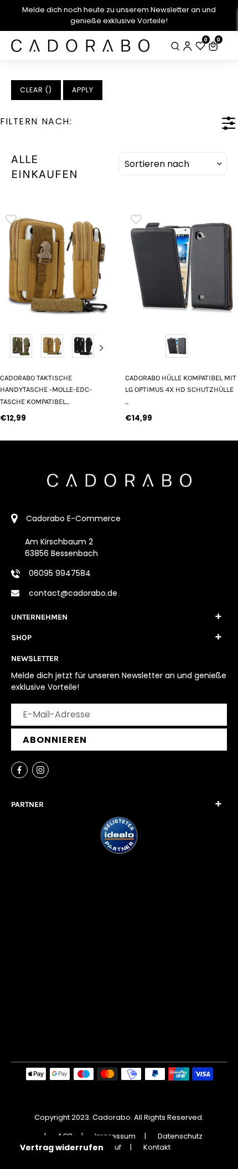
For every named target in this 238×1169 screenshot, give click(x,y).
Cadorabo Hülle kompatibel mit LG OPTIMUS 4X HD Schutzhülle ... (180, 390)
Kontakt (156, 1147)
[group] (56, 264)
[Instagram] (40, 770)
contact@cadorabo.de (73, 593)
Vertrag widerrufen (62, 1147)
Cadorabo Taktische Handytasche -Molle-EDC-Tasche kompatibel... (46, 390)
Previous (11, 347)
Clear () (36, 90)
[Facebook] (19, 770)
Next (101, 347)
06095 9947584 (60, 573)
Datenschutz (180, 1136)
